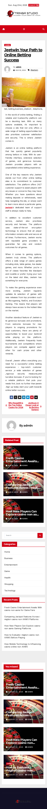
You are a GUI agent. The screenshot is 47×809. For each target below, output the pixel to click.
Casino (7, 45)
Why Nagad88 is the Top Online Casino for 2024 (15, 405)
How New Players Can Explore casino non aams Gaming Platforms (23, 514)
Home (7, 552)
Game (7, 571)
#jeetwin (34, 70)
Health (7, 577)
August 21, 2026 (16, 692)
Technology (9, 590)
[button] (43, 29)
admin (18, 67)
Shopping (8, 584)
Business (8, 558)
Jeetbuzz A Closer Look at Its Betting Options (32, 406)
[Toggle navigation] (24, 29)
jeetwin (9, 207)
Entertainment (10, 565)
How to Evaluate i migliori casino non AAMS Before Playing (21, 770)
